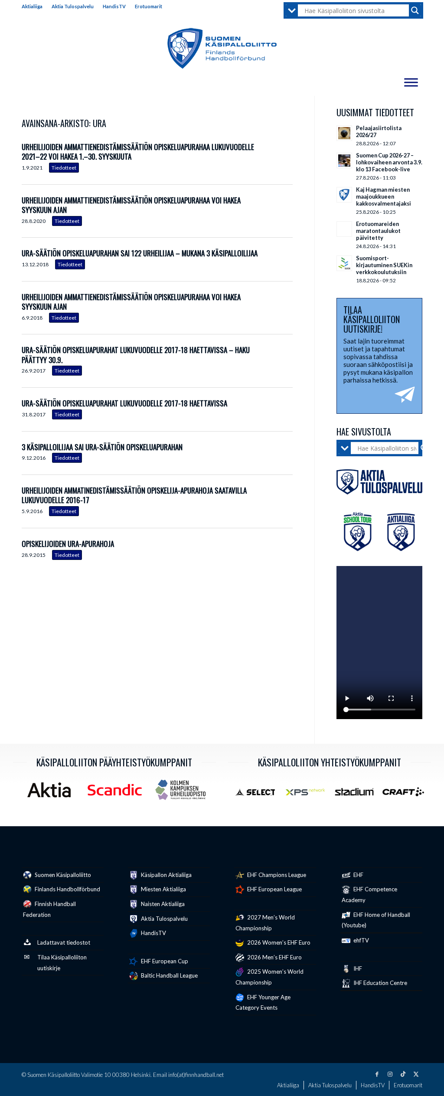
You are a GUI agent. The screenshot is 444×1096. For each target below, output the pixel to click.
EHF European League (274, 889)
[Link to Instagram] (389, 1073)
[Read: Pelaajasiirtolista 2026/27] (344, 133)
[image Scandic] (117, 793)
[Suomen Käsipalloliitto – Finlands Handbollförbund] (222, 48)
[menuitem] (34, 6)
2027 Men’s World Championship (265, 923)
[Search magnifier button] (415, 10)
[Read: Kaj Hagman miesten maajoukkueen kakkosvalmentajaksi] (344, 195)
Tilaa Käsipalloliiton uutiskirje (62, 963)
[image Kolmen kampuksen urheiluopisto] (183, 793)
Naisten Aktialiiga (162, 903)
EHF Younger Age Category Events (263, 1002)
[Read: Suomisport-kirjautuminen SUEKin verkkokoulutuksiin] (344, 263)
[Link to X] (415, 1073)
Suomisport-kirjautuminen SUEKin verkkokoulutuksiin (384, 265)
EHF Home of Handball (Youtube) (376, 920)
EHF (357, 874)
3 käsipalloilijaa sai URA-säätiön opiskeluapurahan (102, 447)
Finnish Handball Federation (49, 909)
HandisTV (114, 6)
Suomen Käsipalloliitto (62, 874)
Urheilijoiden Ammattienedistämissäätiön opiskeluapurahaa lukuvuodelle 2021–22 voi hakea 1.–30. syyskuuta (138, 151)
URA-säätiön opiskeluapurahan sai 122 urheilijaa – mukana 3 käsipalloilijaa (140, 253)
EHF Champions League (276, 874)
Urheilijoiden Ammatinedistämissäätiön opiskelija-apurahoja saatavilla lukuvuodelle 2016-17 (134, 495)
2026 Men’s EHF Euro (274, 957)
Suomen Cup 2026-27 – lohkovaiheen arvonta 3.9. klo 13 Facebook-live (389, 162)
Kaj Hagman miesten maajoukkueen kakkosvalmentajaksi (383, 196)
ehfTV (360, 940)
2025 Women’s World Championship (269, 977)
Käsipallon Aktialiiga (166, 874)
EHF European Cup (164, 961)
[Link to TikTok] (402, 1073)
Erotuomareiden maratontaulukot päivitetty (378, 230)
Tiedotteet (64, 167)
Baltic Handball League (169, 975)
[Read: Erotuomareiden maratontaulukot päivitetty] (344, 229)
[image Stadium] (357, 795)
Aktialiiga (32, 6)
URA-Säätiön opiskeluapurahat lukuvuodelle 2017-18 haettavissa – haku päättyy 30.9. (136, 354)
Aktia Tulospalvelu (73, 6)
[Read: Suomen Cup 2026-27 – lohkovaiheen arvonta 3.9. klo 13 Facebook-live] (344, 160)
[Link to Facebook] (376, 1073)
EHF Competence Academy (369, 894)
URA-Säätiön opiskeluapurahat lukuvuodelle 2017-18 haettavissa (124, 403)
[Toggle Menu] (411, 82)
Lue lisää (286, 157)
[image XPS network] (308, 795)
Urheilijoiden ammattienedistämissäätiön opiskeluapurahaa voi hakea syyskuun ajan (131, 205)
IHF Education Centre (379, 982)
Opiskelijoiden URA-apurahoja (68, 543)
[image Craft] (406, 795)
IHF (357, 968)
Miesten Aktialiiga (163, 889)
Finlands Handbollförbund (66, 889)
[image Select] (259, 795)
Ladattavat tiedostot (63, 942)
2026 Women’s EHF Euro (278, 942)
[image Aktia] (52, 793)
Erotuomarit (148, 6)
